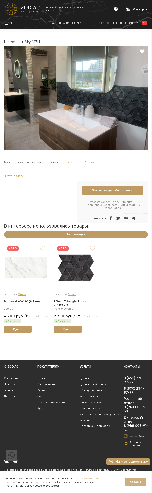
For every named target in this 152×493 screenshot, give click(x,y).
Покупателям (48, 366)
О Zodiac (11, 366)
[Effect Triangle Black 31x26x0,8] (76, 268)
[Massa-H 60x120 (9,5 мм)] (26, 268)
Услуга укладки (90, 396)
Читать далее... (14, 175)
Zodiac (90, 162)
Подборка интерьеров (95, 425)
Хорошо (135, 481)
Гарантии (43, 378)
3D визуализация (91, 390)
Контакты (132, 366)
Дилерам (10, 396)
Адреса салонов (135, 444)
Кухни (41, 408)
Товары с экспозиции (51, 402)
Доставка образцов (93, 384)
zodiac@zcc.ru (139, 436)
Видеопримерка (91, 408)
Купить (17, 329)
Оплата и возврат (92, 402)
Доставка (86, 378)
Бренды (9, 390)
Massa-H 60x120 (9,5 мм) (22, 301)
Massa (22, 294)
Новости (9, 384)
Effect (72, 294)
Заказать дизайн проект (112, 190)
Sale (40, 396)
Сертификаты (46, 384)
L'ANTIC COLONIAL (71, 162)
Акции (41, 390)
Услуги (85, 366)
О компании (12, 378)
